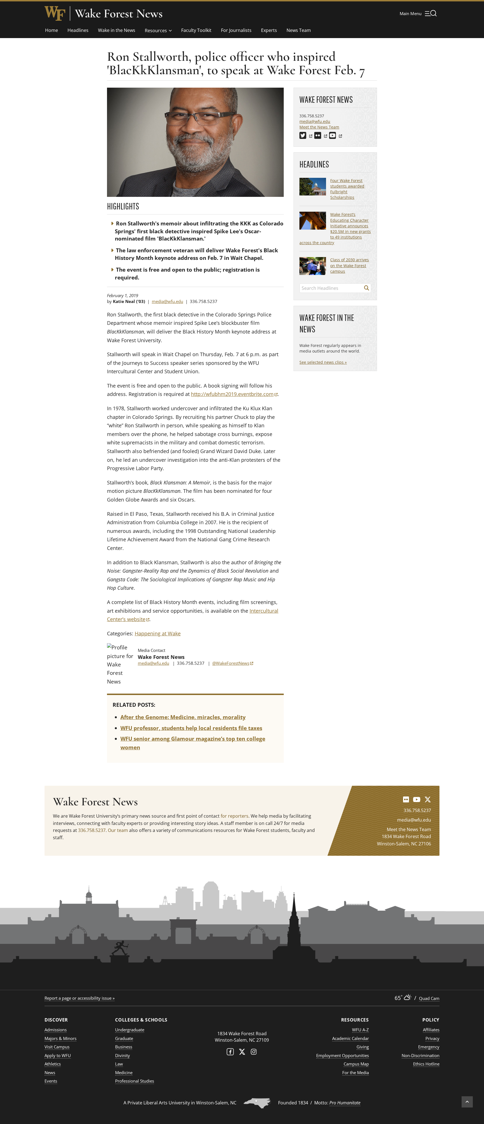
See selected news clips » (323, 362)
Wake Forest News (119, 13)
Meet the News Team (319, 127)
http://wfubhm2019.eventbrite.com (234, 394)
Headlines (78, 30)
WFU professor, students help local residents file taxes (191, 728)
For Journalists (236, 30)
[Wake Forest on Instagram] (254, 1053)
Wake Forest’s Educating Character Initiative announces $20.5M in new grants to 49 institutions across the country (335, 228)
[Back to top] (467, 1101)
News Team (299, 30)
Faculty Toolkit (196, 30)
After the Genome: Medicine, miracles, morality (183, 717)
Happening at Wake (158, 633)
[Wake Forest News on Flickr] (406, 799)
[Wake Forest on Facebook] (230, 1053)
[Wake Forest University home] (55, 13)
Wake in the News (116, 30)
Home (51, 30)
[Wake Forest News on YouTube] (416, 799)
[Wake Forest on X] (242, 1053)
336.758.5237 (92, 830)
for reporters (234, 816)
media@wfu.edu (167, 301)
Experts (269, 30)
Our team (118, 830)
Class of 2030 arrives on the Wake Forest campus (349, 265)
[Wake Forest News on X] (427, 799)
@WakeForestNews (232, 663)
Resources (156, 30)
